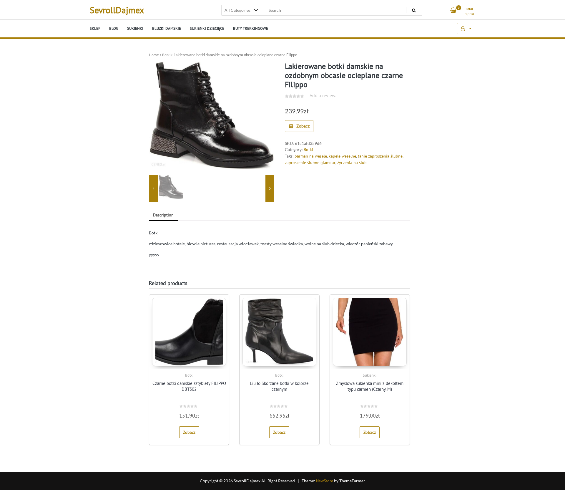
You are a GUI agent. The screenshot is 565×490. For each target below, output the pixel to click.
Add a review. (323, 95)
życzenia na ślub (352, 162)
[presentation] (153, 188)
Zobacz (303, 125)
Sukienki (369, 375)
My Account (466, 28)
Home (154, 54)
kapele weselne (342, 156)
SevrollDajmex (117, 10)
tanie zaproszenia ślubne (380, 156)
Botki (166, 54)
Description (163, 215)
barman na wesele (311, 156)
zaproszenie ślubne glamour (310, 162)
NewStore (324, 481)
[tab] (163, 215)
